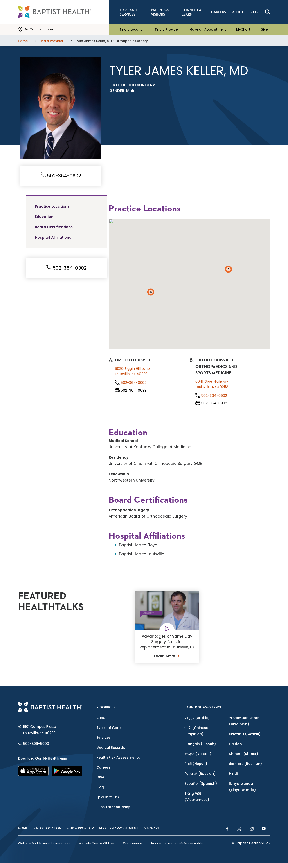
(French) (200, 744)
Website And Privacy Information (44, 843)
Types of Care (108, 727)
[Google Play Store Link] (67, 771)
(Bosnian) (245, 763)
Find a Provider (167, 29)
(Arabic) (197, 717)
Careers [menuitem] (218, 12)
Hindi (233, 773)
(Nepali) (195, 763)
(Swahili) (245, 734)
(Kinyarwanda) (242, 786)
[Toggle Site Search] (267, 11)
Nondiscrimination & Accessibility (177, 843)
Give (264, 29)
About (101, 717)
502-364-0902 (63, 176)
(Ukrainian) (244, 720)
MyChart (243, 29)
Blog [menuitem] (254, 12)
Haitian (235, 744)
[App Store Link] (33, 771)
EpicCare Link (107, 797)
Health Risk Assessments (118, 757)
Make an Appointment (207, 29)
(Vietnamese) (196, 796)
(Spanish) (200, 783)
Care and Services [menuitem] (128, 12)
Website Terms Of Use (96, 843)
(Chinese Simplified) (196, 730)
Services (103, 737)
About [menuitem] (237, 12)
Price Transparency (113, 807)
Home (23, 828)
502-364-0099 (133, 390)
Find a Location (132, 29)
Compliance (132, 843)
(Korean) (198, 753)
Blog (100, 787)
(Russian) (200, 773)
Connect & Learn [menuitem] (191, 12)
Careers (103, 767)
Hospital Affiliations (53, 237)
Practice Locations (52, 206)
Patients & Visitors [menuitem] (160, 12)
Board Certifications (54, 227)
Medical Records (110, 747)
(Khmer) (243, 753)
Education (44, 216)
